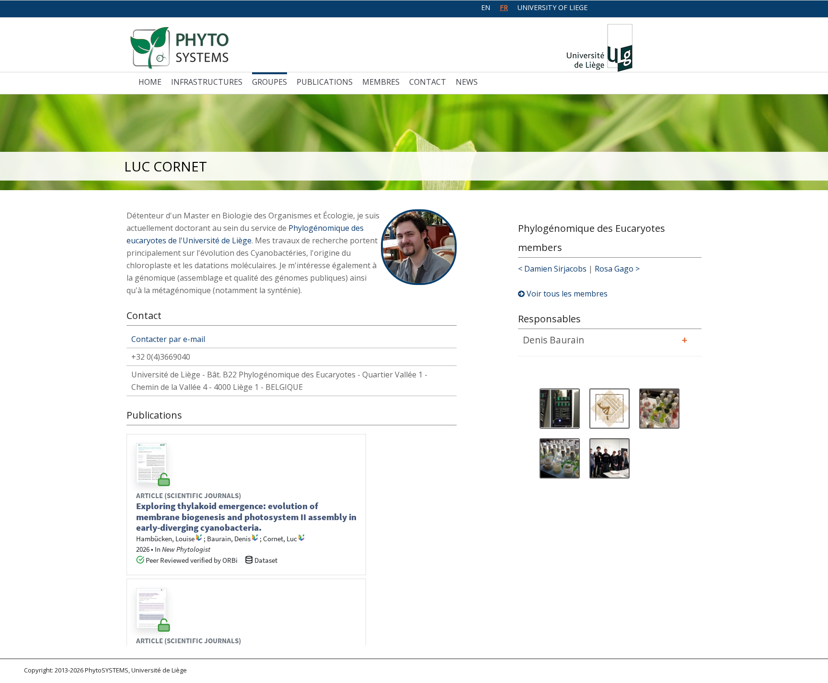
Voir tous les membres (566, 293)
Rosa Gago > (617, 268)
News (467, 82)
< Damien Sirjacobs (552, 268)
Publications (325, 82)
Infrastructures (206, 82)
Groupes (269, 82)
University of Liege (552, 7)
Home (149, 82)
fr (504, 7)
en (485, 7)
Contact (427, 82)
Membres (381, 82)
